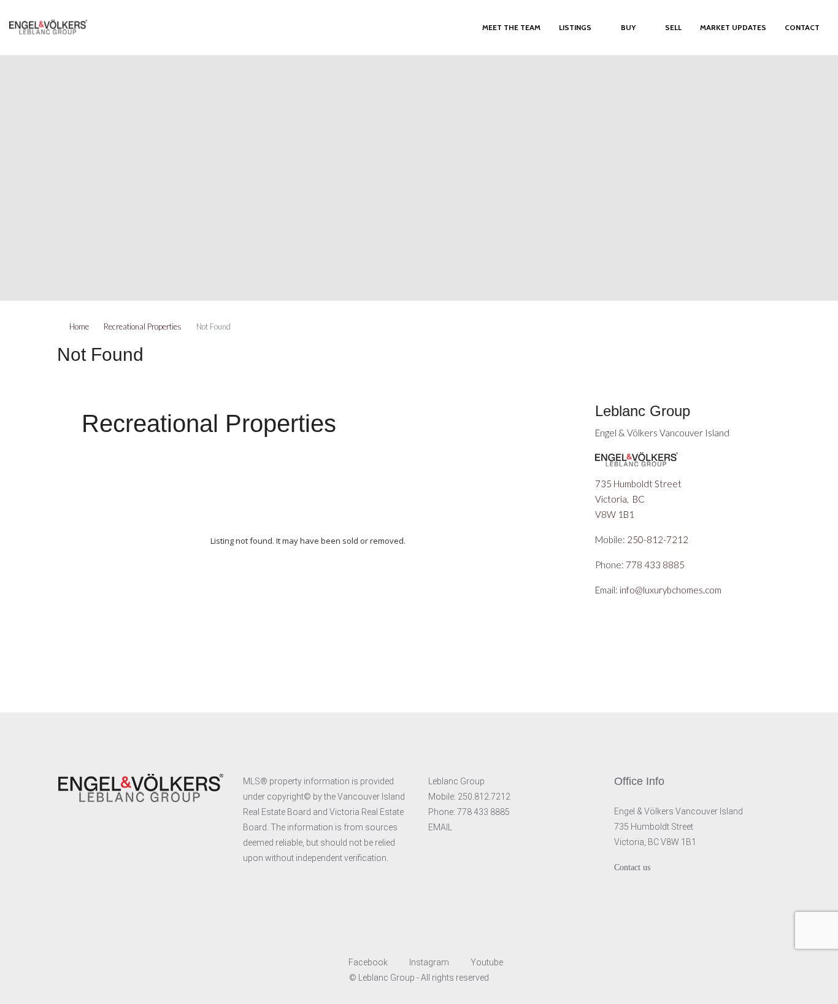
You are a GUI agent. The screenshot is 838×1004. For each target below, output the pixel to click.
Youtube (486, 962)
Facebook (368, 962)
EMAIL (440, 827)
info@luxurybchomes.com (670, 589)
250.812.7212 (484, 796)
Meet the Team (511, 27)
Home (79, 326)
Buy (628, 27)
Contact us (632, 867)
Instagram (429, 962)
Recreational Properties (143, 326)
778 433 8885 (655, 564)
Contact (802, 27)
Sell (673, 27)
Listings (575, 27)
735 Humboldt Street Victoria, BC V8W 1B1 (639, 499)
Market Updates (733, 27)
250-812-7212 (657, 539)
